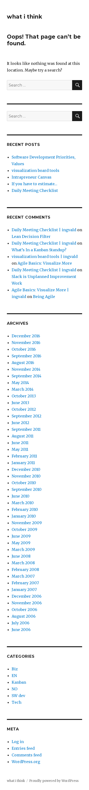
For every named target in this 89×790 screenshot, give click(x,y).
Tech (16, 702)
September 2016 (26, 356)
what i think (24, 16)
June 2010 (20, 496)
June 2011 (20, 442)
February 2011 (24, 456)
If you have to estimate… (34, 183)
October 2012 (24, 409)
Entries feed (23, 748)
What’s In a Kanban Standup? (39, 249)
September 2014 (26, 376)
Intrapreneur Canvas (32, 177)
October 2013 (24, 396)
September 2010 (27, 489)
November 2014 (26, 369)
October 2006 (24, 609)
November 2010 (26, 476)
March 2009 (23, 549)
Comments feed (27, 755)
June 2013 (20, 402)
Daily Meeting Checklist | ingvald (44, 229)
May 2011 (20, 449)
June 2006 (21, 629)
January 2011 (23, 462)
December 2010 (26, 469)
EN (14, 675)
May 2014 (20, 382)
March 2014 (22, 389)
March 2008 (23, 562)
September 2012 (26, 416)
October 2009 (24, 529)
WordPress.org (26, 761)
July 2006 (20, 623)
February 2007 (25, 582)
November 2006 (27, 602)
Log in (18, 741)
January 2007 (24, 589)
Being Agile (44, 296)
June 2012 (20, 422)
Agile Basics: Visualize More (45, 263)
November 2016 (26, 342)
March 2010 (23, 502)
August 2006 (24, 616)
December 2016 (26, 335)
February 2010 (25, 509)
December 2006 (27, 596)
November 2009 (27, 522)
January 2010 (24, 516)
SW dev (18, 695)
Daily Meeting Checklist (35, 190)
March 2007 (23, 576)
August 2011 (22, 436)
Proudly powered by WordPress (54, 781)
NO (14, 689)
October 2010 (24, 482)
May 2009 (21, 542)
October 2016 (24, 349)
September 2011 (26, 429)
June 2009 (21, 536)
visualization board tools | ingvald (45, 256)
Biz (15, 669)
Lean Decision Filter (31, 236)
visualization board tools (35, 170)
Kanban (19, 682)
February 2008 (25, 569)
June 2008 (21, 556)
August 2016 (23, 362)
